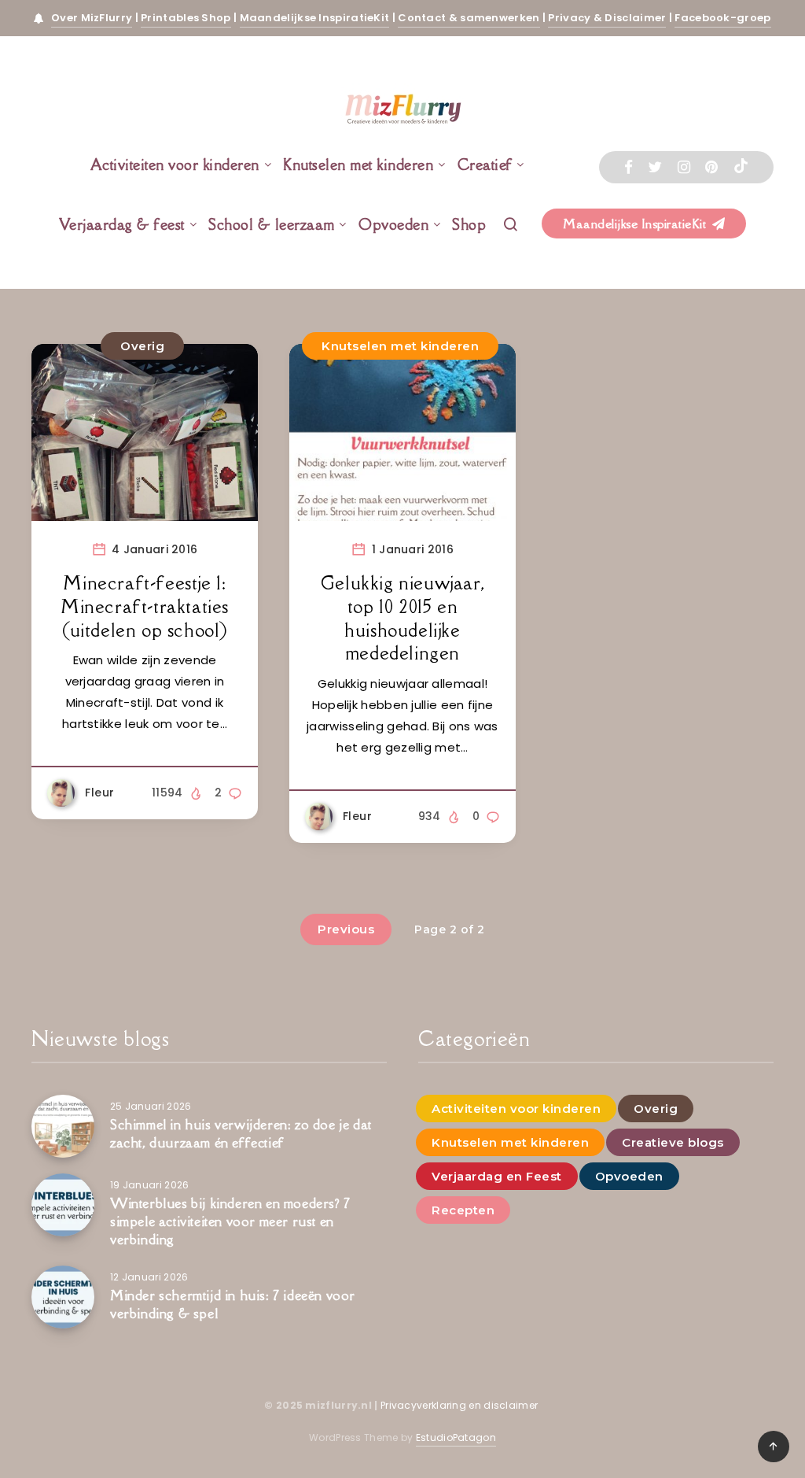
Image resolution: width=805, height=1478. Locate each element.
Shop (469, 224)
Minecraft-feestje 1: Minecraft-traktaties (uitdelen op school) (145, 606)
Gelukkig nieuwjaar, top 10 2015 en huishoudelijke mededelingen (402, 618)
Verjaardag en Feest (497, 1176)
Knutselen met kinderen (358, 164)
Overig (142, 345)
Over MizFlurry (91, 17)
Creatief (485, 164)
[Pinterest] (711, 167)
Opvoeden (393, 224)
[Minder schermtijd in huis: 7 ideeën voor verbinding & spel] (62, 1297)
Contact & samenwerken (468, 17)
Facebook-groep (722, 17)
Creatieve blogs (673, 1142)
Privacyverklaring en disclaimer (460, 1405)
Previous (346, 929)
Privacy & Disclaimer (607, 17)
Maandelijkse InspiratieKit (315, 17)
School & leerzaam (271, 224)
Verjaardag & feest (122, 224)
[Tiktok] (740, 167)
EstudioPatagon (456, 1437)
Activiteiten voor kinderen (174, 164)
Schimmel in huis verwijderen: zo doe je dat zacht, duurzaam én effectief (241, 1133)
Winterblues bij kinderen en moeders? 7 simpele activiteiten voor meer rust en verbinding (230, 1221)
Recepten (463, 1210)
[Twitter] (655, 167)
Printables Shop (186, 17)
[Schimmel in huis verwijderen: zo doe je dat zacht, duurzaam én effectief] (62, 1126)
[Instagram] (684, 167)
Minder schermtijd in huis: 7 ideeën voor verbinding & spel (232, 1304)
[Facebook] (628, 167)
